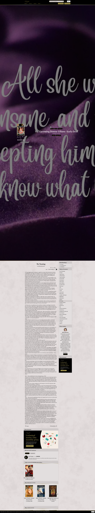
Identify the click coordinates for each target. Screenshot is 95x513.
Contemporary (60, 128)
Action (56, 128)
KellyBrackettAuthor (56, 133)
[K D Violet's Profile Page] (26, 458)
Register (69, 1)
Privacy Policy (45, 511)
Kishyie (53, 501)
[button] (57, 494)
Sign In (65, 1)
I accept (93, 511)
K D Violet (30, 456)
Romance (52, 128)
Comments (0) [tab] (33, 453)
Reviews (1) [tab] (27, 453)
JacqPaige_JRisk (29, 501)
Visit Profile (65, 354)
